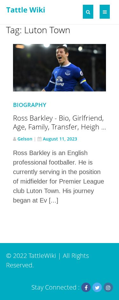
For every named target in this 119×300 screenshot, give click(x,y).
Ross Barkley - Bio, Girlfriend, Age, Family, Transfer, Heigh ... (59, 122)
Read (63, 72)
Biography (29, 105)
